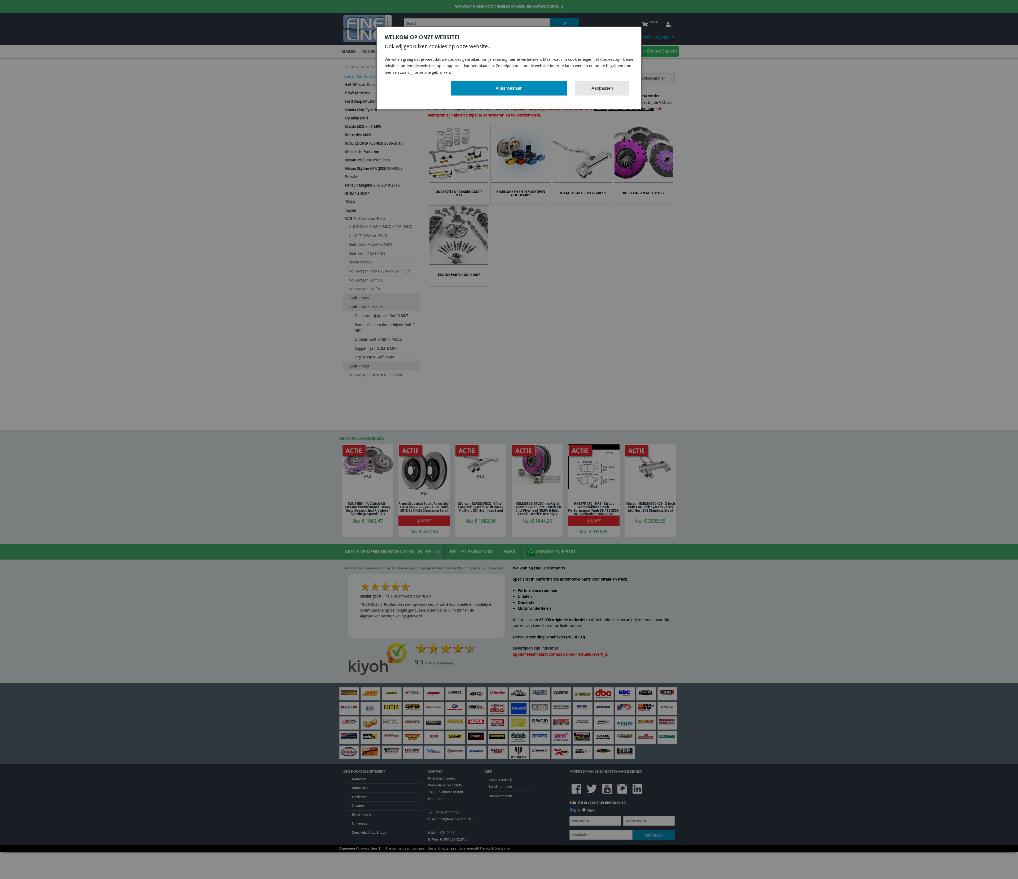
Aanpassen (602, 88)
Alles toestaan (509, 88)
